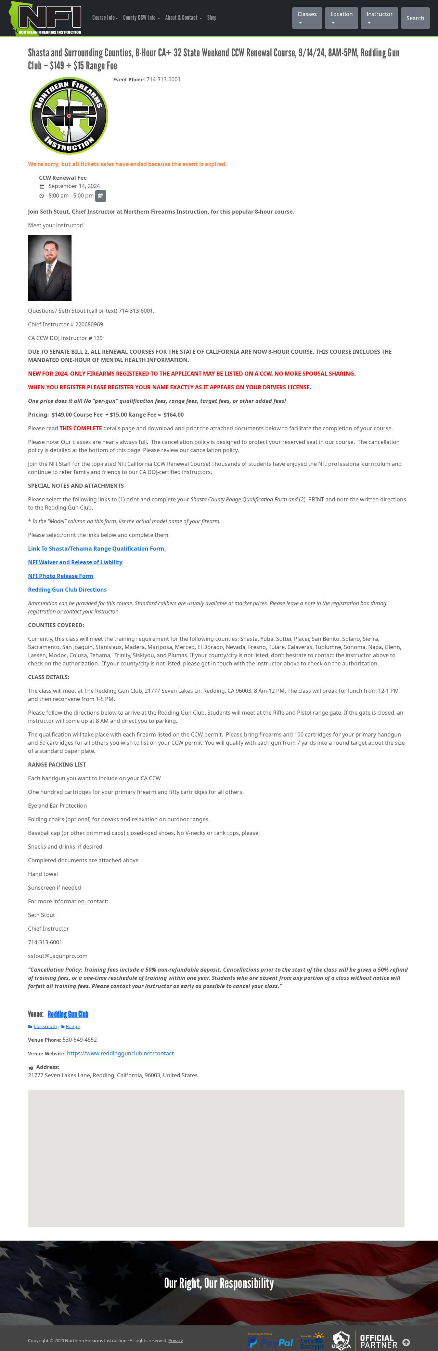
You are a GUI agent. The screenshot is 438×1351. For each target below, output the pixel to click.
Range (73, 1026)
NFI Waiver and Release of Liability (75, 562)
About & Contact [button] (181, 18)
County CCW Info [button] (140, 18)
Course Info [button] (103, 18)
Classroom (45, 1026)
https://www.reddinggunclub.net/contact (120, 1053)
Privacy (175, 1340)
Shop (212, 18)
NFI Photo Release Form (60, 576)
